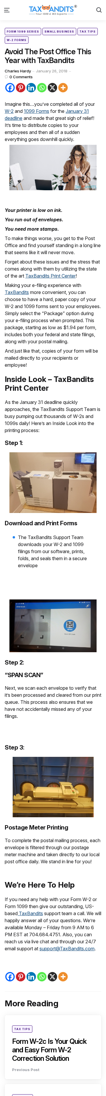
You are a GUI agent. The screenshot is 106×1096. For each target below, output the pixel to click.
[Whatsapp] (42, 87)
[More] (63, 87)
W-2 (9, 111)
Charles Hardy (18, 71)
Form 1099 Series (23, 31)
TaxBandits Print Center (50, 276)
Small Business (59, 31)
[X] (52, 87)
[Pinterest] (20, 87)
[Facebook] (10, 87)
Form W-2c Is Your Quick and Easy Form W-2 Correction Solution (49, 1050)
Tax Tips (88, 31)
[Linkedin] (31, 87)
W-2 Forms (16, 40)
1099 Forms (36, 111)
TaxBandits (17, 292)
